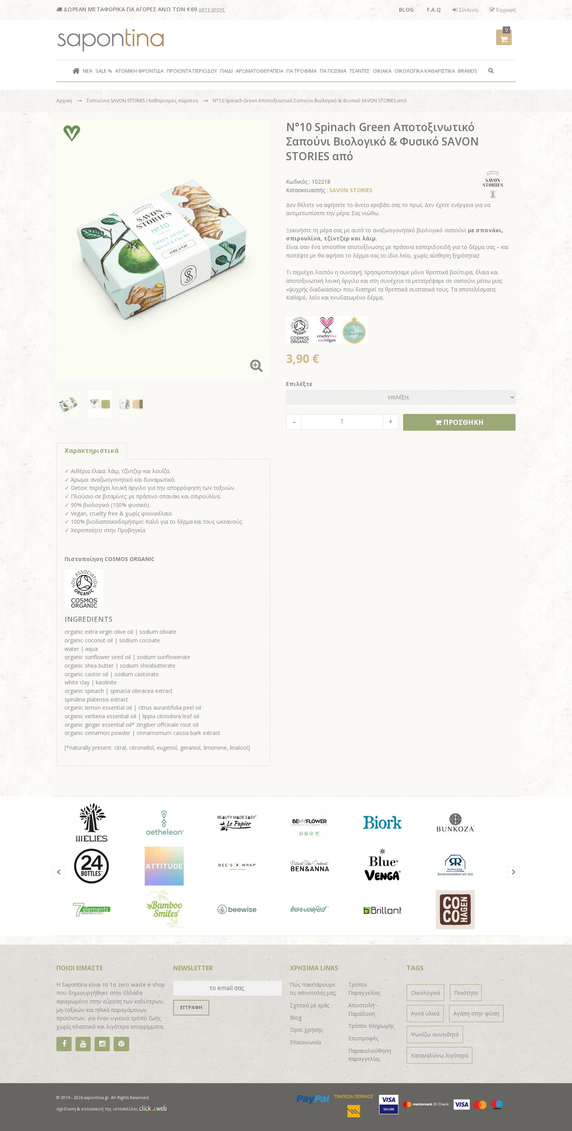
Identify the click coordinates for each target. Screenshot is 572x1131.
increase (390, 422)
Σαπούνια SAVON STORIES (116, 100)
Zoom (256, 365)
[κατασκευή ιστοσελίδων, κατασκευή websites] (153, 1109)
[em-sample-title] (83, 1044)
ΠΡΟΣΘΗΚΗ (462, 422)
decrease (294, 422)
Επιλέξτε (299, 384)
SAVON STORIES (350, 190)
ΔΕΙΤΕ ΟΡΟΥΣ (211, 9)
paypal (313, 1099)
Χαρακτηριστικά (92, 450)
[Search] (491, 70)
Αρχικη (64, 100)
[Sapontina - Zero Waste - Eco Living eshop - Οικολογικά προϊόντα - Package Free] (110, 40)
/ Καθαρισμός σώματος (172, 100)
